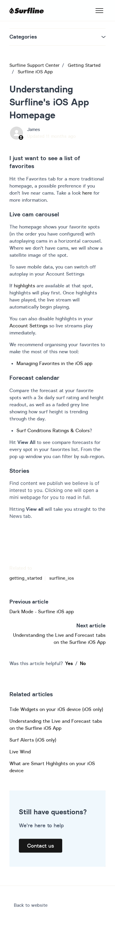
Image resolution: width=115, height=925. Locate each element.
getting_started (25, 578)
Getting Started (84, 65)
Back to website (30, 905)
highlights (24, 286)
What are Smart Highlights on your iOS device (52, 766)
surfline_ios (61, 578)
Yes (69, 663)
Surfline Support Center (34, 65)
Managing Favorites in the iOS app (54, 363)
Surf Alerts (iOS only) (32, 740)
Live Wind (20, 752)
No (83, 663)
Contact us (40, 845)
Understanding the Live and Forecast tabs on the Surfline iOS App (55, 724)
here (87, 193)
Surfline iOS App (35, 71)
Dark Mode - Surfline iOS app (41, 611)
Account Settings (28, 326)
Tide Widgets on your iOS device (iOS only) (56, 709)
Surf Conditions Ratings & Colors (53, 430)
